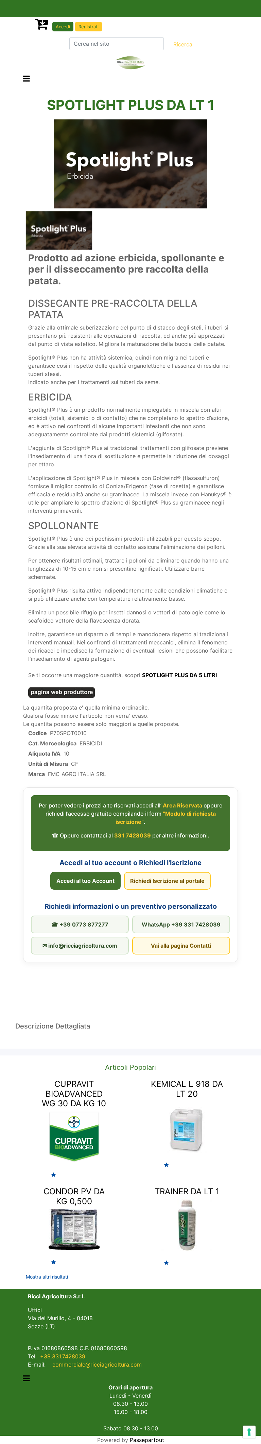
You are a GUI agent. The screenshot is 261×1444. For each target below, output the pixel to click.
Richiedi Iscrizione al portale (167, 880)
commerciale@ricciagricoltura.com (97, 1364)
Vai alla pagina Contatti (181, 945)
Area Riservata (182, 805)
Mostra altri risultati (47, 1277)
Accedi (63, 26)
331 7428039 (132, 835)
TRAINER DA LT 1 (187, 1191)
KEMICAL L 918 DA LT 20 (187, 1089)
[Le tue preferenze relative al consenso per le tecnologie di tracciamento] (249, 1432)
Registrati (89, 26)
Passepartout (147, 1439)
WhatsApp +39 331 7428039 (181, 924)
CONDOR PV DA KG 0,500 (74, 1196)
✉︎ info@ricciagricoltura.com (79, 945)
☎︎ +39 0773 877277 (79, 924)
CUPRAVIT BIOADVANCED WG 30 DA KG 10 (74, 1094)
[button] (183, 44)
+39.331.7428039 (62, 1356)
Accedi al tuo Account (85, 880)
